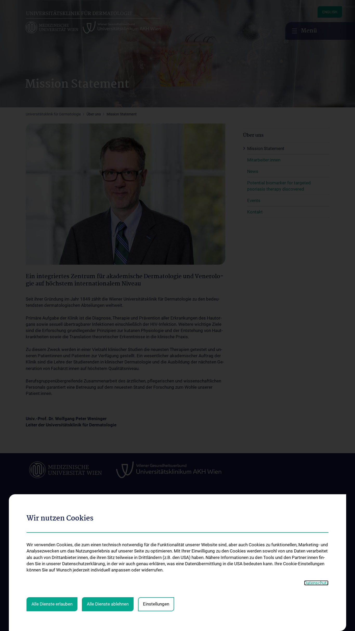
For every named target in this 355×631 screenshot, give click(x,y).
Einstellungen (156, 604)
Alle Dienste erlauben (52, 604)
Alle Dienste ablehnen (108, 604)
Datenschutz (316, 583)
